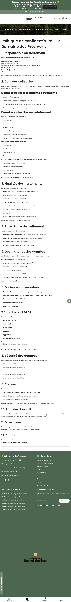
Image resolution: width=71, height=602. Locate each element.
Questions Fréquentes (44, 460)
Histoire (39, 479)
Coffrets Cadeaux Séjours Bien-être (13, 503)
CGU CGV (40, 470)
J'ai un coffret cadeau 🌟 (45, 463)
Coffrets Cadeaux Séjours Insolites (13, 500)
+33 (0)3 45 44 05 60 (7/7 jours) (35, 11)
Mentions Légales (42, 466)
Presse (39, 482)
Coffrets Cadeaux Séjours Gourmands (14, 497)
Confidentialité (41, 473)
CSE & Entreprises (42, 485)
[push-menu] (2, 19)
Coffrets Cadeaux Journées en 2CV (13, 506)
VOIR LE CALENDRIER (50, 7)
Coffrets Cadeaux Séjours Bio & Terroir (14, 494)
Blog (38, 476)
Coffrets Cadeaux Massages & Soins (13, 509)
